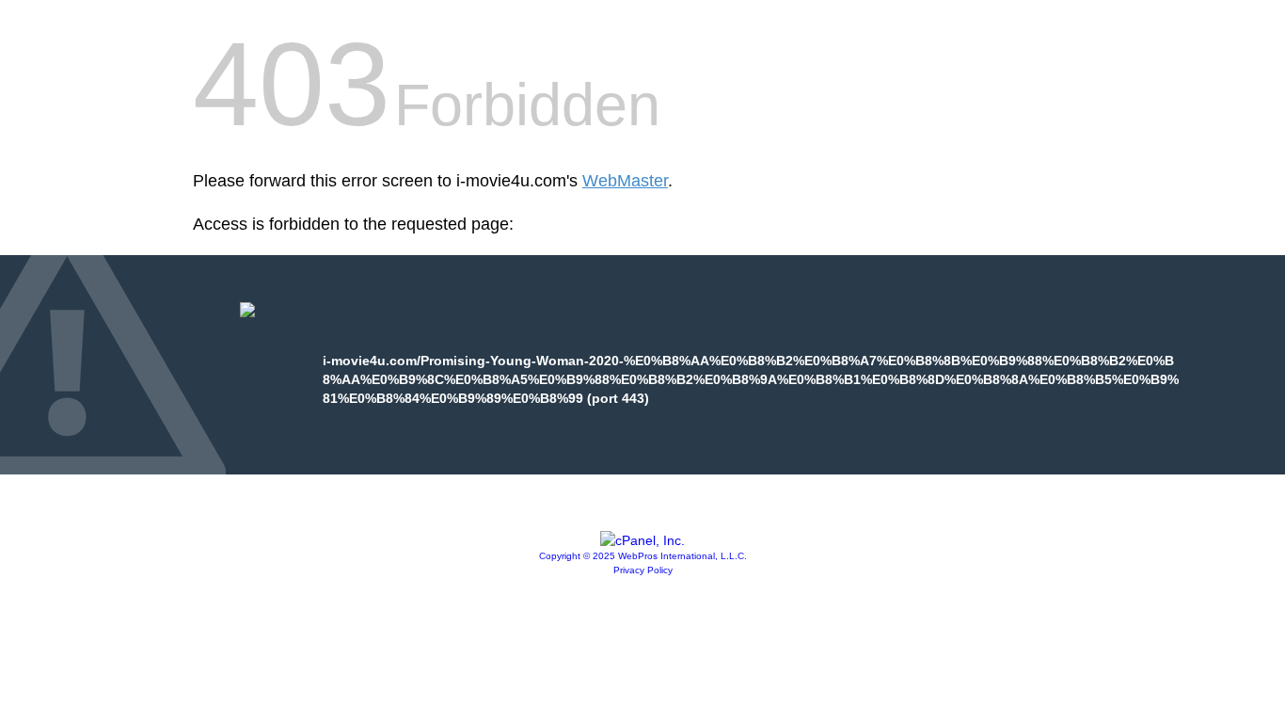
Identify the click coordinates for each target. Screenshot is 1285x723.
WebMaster (625, 180)
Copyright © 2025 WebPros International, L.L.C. (643, 556)
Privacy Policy (643, 570)
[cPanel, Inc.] (642, 540)
